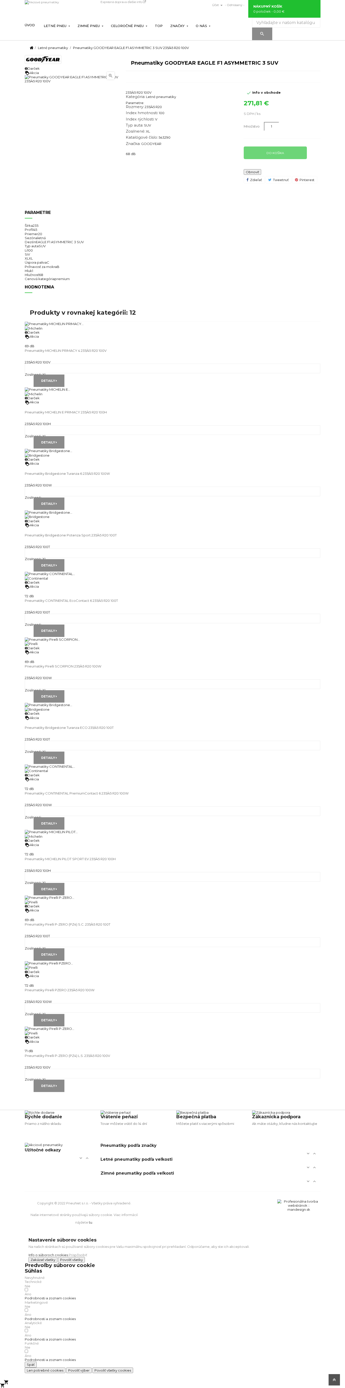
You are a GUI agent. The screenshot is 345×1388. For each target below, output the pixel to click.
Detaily (48, 381)
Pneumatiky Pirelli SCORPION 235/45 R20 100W (63, 666)
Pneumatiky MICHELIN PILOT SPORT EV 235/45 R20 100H (70, 859)
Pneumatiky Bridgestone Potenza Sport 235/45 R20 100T (71, 535)
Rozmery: (135, 107)
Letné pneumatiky (161, 97)
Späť (31, 1364)
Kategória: (135, 97)
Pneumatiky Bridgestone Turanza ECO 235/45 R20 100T (69, 728)
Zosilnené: (135, 131)
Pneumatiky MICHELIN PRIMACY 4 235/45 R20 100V (66, 351)
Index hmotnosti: (142, 113)
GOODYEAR (151, 144)
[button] (50, 1298)
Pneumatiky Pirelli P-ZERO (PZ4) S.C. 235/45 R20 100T (67, 924)
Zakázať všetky (43, 1260)
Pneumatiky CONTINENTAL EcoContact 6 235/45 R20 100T (71, 601)
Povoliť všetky (71, 1260)
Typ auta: (134, 125)
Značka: (133, 144)
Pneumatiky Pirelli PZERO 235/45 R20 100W (59, 990)
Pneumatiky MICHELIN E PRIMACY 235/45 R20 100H (66, 412)
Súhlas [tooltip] (33, 1271)
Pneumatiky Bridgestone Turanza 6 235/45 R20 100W (67, 474)
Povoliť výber (79, 1370)
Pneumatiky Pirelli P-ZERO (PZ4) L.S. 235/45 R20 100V (67, 1056)
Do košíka (275, 153)
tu (90, 1222)
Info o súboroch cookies (48, 1255)
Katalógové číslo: (142, 137)
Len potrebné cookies (45, 1370)
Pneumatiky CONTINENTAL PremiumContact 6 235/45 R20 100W (77, 793)
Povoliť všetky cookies (112, 1370)
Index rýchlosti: (140, 119)
